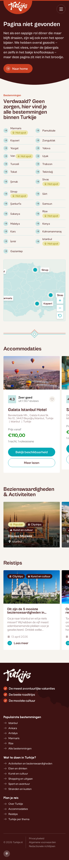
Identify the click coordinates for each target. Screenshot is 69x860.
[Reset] (60, 315)
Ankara (12, 728)
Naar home (20, 68)
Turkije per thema (18, 819)
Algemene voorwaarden (42, 842)
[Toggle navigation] (61, 9)
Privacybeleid (36, 838)
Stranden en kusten (20, 789)
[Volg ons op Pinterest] (6, 853)
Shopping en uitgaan (20, 778)
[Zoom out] (60, 308)
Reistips (13, 814)
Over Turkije (15, 803)
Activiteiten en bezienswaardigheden (30, 763)
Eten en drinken (17, 768)
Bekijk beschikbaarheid (32, 452)
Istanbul (13, 723)
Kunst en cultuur (18, 773)
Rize (10, 743)
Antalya (12, 733)
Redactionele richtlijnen (42, 846)
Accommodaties (18, 809)
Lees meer (21, 643)
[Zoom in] (60, 300)
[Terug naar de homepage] (17, 7)
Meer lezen (31, 463)
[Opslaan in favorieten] (52, 399)
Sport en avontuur (19, 784)
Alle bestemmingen (20, 748)
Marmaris (13, 738)
